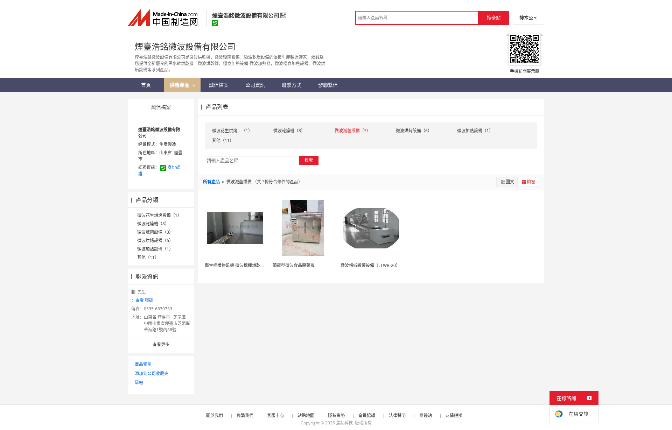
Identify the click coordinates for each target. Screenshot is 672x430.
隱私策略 (336, 415)
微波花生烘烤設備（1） (159, 215)
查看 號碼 (144, 300)
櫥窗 (531, 182)
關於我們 (214, 415)
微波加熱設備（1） (155, 249)
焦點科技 (344, 423)
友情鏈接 (454, 415)
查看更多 (161, 344)
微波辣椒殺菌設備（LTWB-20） (370, 265)
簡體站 (425, 415)
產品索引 (143, 364)
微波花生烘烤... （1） (232, 131)
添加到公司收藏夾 (151, 373)
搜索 (308, 160)
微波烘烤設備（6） (155, 241)
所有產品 (212, 182)
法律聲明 (397, 415)
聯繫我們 (245, 415)
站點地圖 (306, 415)
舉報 (139, 383)
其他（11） (148, 257)
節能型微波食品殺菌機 (294, 265)
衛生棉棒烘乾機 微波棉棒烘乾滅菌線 (239, 265)
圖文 (510, 182)
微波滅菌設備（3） (155, 232)
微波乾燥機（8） (153, 224)
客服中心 (275, 415)
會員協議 (366, 415)
